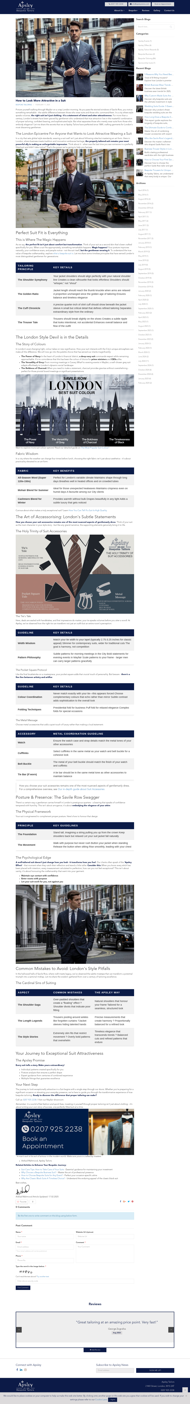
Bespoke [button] (133, 11)
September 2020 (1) (146, 309)
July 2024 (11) (143, 361)
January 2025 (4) (144, 379)
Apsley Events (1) (145, 41)
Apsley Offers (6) (144, 45)
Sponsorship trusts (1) (146, 63)
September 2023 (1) (146, 330)
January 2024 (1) (144, 344)
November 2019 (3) (145, 282)
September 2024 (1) (146, 365)
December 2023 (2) (145, 339)
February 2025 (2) (145, 383)
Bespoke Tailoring (24, 105)
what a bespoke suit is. (63, 254)
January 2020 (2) (144, 291)
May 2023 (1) (143, 322)
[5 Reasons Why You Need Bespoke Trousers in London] (139, 77)
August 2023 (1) (144, 326)
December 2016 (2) (145, 208)
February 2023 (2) (145, 313)
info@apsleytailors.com (140, 4)
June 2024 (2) (143, 357)
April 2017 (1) (143, 217)
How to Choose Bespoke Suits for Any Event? (42, 1176)
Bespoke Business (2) (146, 54)
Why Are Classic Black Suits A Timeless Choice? (43, 1179)
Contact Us (169, 11)
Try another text (43, 1277)
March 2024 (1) (144, 352)
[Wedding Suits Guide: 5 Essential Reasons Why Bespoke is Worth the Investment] (139, 108)
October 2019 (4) (144, 278)
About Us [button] (118, 11)
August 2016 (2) (144, 199)
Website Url (84, 1232)
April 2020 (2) (143, 300)
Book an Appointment (163, 4)
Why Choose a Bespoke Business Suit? (38, 1173)
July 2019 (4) (143, 265)
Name (18, 1232)
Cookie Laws (101, 1400)
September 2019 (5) (146, 273)
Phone (18, 1256)
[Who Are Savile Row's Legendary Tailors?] (139, 140)
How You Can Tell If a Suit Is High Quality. (88, 511)
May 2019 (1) (143, 256)
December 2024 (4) (145, 374)
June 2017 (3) (143, 225)
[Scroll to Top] (185, 1390)
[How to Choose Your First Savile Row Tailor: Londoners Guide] (139, 162)
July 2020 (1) (143, 304)
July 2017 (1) (143, 230)
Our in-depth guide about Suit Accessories (81, 789)
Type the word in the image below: (30, 1266)
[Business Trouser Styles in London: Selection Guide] (139, 151)
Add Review (95, 1350)
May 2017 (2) (143, 221)
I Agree (112, 1400)
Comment (80, 1242)
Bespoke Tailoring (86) (147, 58)
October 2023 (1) (144, 335)
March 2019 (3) (144, 252)
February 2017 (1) (145, 212)
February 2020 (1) (145, 295)
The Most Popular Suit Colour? (95, 448)
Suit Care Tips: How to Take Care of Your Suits (42, 1170)
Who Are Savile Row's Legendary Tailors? (163, 138)
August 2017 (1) (144, 234)
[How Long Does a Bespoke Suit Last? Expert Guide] (139, 119)
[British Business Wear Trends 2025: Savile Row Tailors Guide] (139, 87)
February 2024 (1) (145, 348)
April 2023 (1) (143, 317)
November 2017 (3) (145, 239)
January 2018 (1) (144, 243)
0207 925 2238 (116, 4)
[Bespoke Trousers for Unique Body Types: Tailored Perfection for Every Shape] (139, 172)
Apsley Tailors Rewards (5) (148, 50)
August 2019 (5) (144, 269)
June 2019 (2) (143, 260)
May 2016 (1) (143, 195)
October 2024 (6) (144, 370)
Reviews (145, 11)
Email (18, 1242)
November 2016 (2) (145, 204)
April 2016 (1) (143, 190)
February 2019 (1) (145, 247)
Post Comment (23, 1288)
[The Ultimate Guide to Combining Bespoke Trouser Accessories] (139, 130)
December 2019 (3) (145, 287)
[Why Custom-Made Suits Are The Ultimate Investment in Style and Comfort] (139, 98)
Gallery (157, 11)
